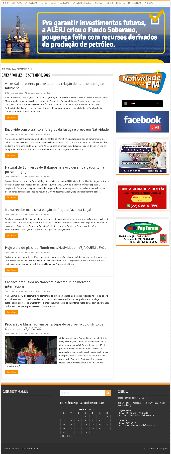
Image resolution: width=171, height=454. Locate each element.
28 (78, 432)
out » (69, 436)
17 (100, 424)
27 (71, 432)
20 (71, 428)
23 (93, 428)
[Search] (108, 393)
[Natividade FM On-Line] (85, 6)
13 (71, 424)
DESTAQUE (17, 3)
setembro (23, 69)
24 (100, 428)
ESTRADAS (64, 3)
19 (64, 428)
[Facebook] (145, 448)
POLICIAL (98, 3)
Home (7, 69)
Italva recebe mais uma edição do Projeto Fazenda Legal (48, 210)
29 (85, 432)
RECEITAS (120, 3)
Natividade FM (155, 448)
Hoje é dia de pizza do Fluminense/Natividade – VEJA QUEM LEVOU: (56, 248)
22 (85, 428)
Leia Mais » (11, 117)
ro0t (166, 448)
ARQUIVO (149, 3)
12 (64, 424)
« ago (63, 436)
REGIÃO (109, 3)
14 (78, 424)
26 (64, 432)
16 (93, 424)
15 (85, 424)
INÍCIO (6, 3)
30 (93, 432)
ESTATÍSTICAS (134, 3)
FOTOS (44, 3)
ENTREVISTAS (31, 3)
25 (107, 428)
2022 (14, 69)
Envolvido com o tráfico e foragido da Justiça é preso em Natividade (57, 129)
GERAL (53, 3)
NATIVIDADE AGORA (82, 3)
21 (78, 428)
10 (100, 420)
